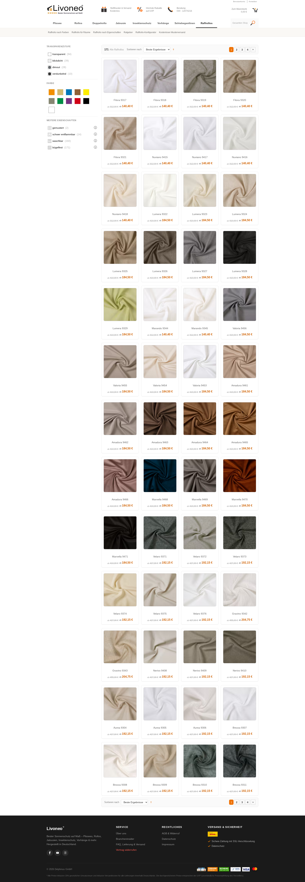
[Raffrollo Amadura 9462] (120, 419)
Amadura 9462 (120, 442)
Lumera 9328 (239, 271)
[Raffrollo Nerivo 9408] (160, 647)
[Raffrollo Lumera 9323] (199, 191)
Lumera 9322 (160, 214)
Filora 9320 (239, 100)
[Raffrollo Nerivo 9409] (199, 647)
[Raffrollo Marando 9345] (199, 305)
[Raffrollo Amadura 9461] (239, 362)
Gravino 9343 (120, 670)
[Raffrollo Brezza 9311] (239, 761)
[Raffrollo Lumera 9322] (160, 191)
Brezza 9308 (120, 784)
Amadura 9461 (239, 385)
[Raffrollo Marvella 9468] (160, 476)
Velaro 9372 (200, 556)
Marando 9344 (160, 328)
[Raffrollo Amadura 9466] (120, 476)
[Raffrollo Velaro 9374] (120, 590)
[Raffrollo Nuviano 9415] (160, 134)
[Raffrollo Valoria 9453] (199, 362)
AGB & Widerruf (171, 833)
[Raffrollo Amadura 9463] (160, 419)
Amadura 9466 (120, 499)
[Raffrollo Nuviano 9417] (199, 134)
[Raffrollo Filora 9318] (160, 77)
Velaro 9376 (200, 613)
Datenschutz (169, 838)
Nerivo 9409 (200, 670)
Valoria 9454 (160, 385)
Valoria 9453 (200, 385)
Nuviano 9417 (200, 157)
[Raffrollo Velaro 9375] (160, 590)
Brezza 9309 (160, 784)
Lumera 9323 (199, 214)
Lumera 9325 (120, 271)
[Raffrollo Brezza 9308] (120, 761)
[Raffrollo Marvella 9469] (199, 476)
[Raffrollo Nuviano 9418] (120, 191)
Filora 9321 (120, 157)
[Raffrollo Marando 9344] (160, 305)
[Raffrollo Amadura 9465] (239, 419)
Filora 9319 (199, 100)
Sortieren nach (134, 49)
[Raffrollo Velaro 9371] (160, 533)
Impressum (168, 844)
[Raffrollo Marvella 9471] (120, 533)
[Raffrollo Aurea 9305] (160, 704)
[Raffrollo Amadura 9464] (199, 419)
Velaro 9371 (160, 556)
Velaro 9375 (160, 613)
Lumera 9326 (160, 271)
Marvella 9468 (160, 499)
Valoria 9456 (240, 328)
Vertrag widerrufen (126, 849)
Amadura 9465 (239, 442)
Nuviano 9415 (160, 157)
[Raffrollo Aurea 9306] (199, 704)
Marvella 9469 (200, 499)
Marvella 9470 (240, 499)
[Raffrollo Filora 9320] (239, 77)
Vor (253, 49)
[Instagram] (65, 853)
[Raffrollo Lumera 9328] (239, 248)
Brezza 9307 (240, 727)
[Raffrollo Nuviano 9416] (239, 134)
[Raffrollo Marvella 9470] (239, 476)
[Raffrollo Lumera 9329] (120, 305)
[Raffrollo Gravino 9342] (239, 590)
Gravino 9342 (239, 613)
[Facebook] (50, 853)
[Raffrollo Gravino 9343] (120, 647)
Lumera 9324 (239, 214)
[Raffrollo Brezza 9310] (199, 761)
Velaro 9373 (239, 556)
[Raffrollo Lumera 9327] (199, 248)
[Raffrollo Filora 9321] (120, 134)
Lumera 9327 (199, 271)
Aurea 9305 (159, 727)
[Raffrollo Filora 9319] (199, 77)
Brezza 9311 (240, 784)
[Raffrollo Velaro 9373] (239, 533)
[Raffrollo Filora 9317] (120, 77)
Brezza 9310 (200, 784)
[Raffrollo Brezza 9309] (160, 761)
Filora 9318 (160, 100)
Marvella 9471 (120, 556)
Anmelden (253, 1)
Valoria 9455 (120, 385)
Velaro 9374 (120, 613)
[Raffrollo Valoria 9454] (160, 362)
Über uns (121, 833)
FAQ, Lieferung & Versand (130, 844)
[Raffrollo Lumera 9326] (160, 248)
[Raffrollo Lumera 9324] (239, 191)
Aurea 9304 (120, 727)
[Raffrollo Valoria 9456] (239, 305)
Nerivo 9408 (160, 670)
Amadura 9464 (200, 442)
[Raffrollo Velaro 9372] (199, 533)
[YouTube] (57, 853)
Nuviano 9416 (239, 157)
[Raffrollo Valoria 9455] (120, 362)
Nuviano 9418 (120, 214)
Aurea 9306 (199, 727)
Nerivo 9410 (239, 670)
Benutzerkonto (239, 1)
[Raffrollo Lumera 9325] (120, 248)
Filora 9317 (120, 100)
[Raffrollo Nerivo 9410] (239, 647)
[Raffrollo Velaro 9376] (199, 590)
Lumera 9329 (120, 328)
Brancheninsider (125, 838)
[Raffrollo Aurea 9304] (120, 704)
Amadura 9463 (160, 442)
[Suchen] (253, 23)
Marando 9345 (200, 328)
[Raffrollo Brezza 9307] (239, 704)
